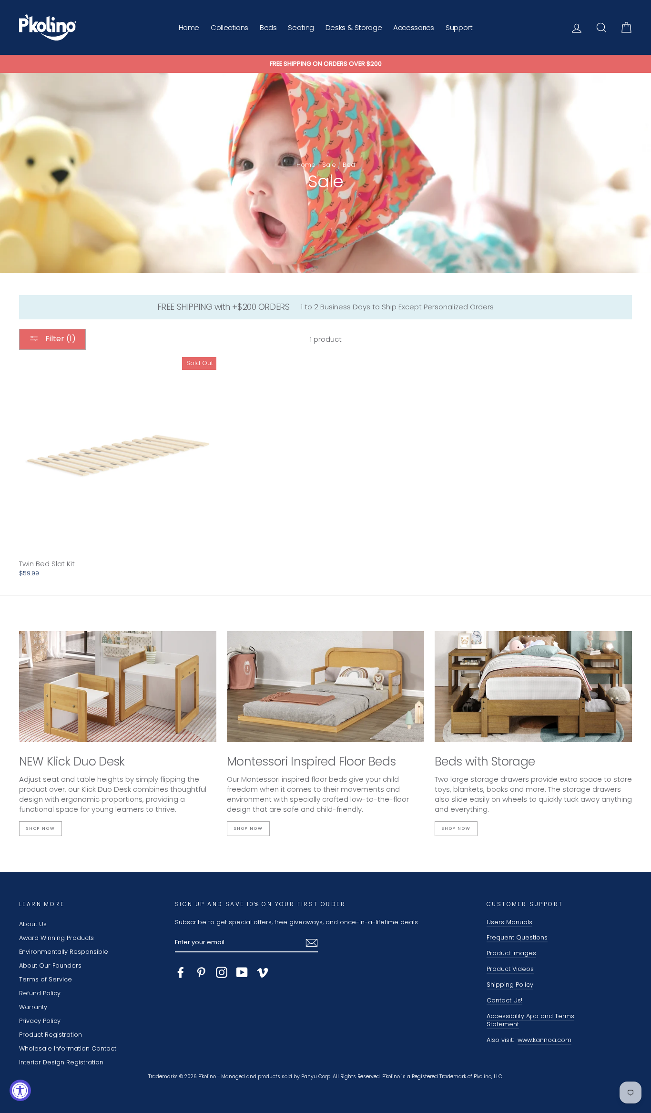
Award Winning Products (56, 938)
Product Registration (50, 1035)
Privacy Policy (40, 1021)
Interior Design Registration (61, 1062)
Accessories (413, 27)
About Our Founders (50, 965)
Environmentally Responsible (63, 952)
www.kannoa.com (544, 1040)
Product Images (511, 953)
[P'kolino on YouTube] (242, 972)
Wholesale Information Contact (67, 1048)
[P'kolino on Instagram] (221, 972)
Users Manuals (509, 922)
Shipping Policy (510, 984)
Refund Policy (40, 993)
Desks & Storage (354, 27)
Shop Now (40, 828)
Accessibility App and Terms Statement (530, 1020)
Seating (301, 27)
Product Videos (510, 969)
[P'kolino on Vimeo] (262, 972)
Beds (268, 27)
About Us (33, 924)
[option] (325, 64)
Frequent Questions (517, 937)
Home (189, 27)
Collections (229, 27)
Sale (329, 165)
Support (459, 27)
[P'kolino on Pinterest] (201, 972)
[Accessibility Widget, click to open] (20, 1090)
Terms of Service (45, 979)
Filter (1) (59, 338)
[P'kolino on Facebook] (180, 972)
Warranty (33, 1007)
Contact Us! (504, 1000)
